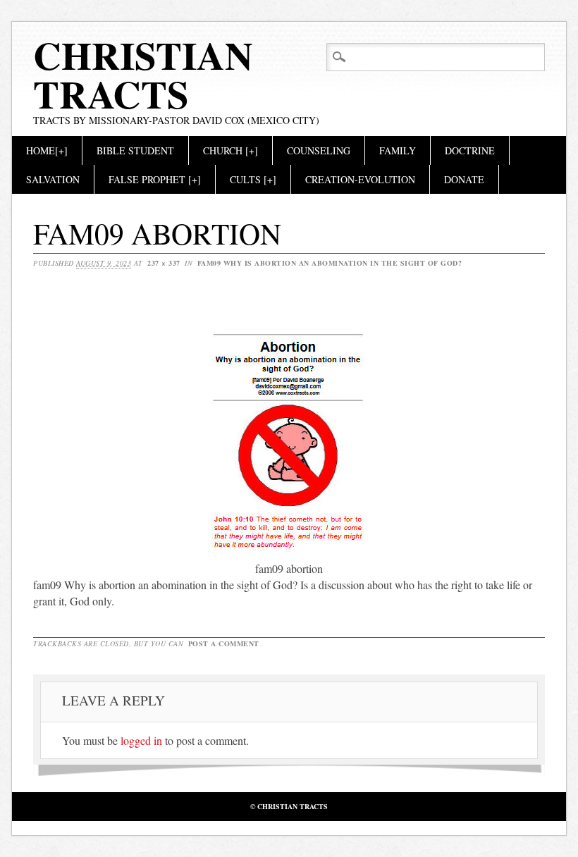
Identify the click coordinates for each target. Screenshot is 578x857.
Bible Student (135, 150)
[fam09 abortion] (289, 552)
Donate (464, 179)
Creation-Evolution (360, 179)
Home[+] (47, 150)
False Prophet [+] (155, 179)
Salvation (53, 179)
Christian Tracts (143, 74)
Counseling (318, 150)
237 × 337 (163, 263)
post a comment (223, 643)
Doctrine (470, 150)
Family (397, 150)
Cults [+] (253, 179)
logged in (141, 740)
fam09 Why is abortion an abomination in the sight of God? (329, 263)
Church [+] (230, 150)
